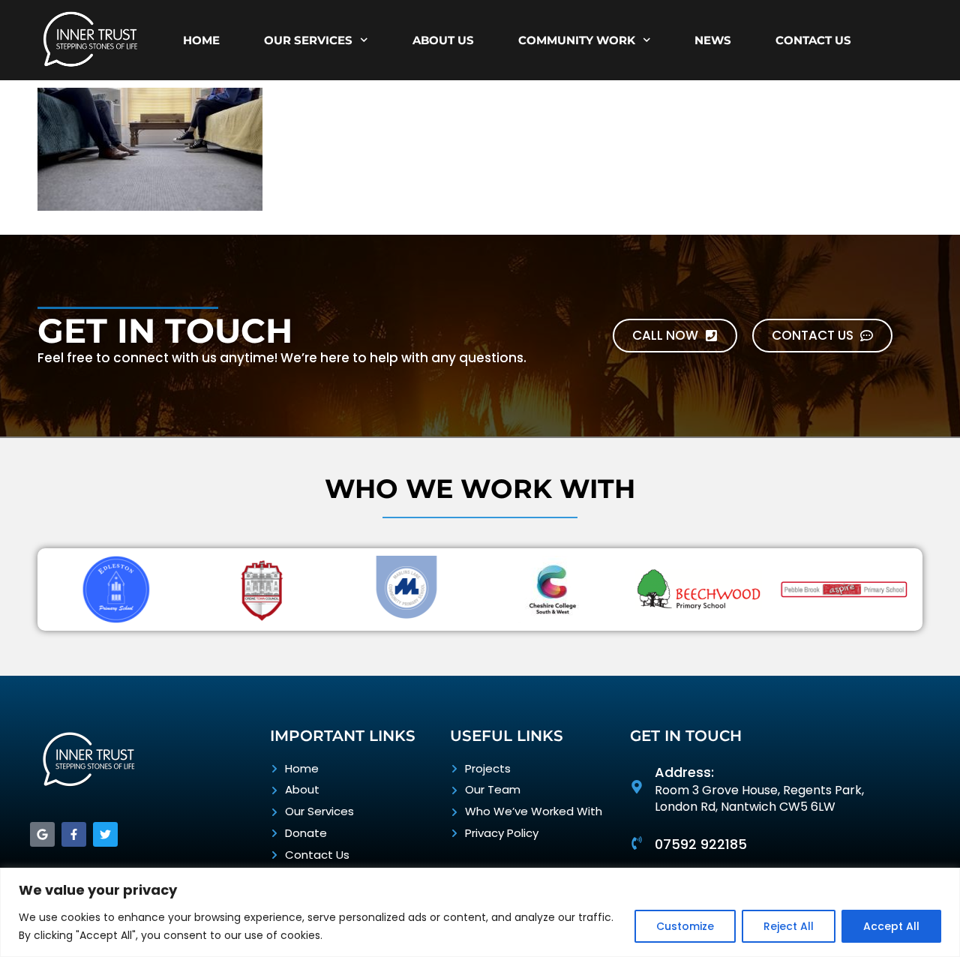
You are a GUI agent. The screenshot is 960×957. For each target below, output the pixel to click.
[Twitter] (105, 834)
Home (201, 40)
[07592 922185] (637, 843)
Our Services (308, 40)
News (712, 40)
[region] (480, 912)
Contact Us (813, 40)
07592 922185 (701, 844)
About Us (443, 40)
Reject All (789, 926)
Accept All (891, 926)
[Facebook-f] (74, 834)
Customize (685, 926)
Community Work (576, 40)
